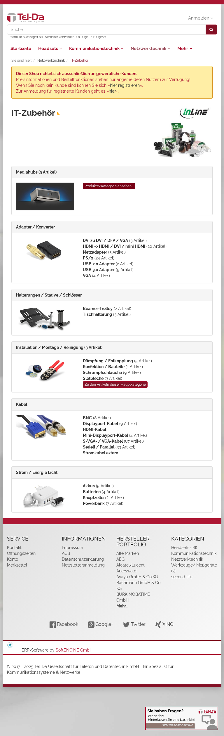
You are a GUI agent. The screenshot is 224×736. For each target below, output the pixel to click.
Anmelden (199, 18)
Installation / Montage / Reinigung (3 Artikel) (59, 347)
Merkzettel (17, 565)
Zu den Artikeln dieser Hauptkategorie (115, 384)
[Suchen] (211, 29)
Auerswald (126, 571)
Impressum (72, 547)
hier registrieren (125, 85)
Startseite (20, 48)
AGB (66, 553)
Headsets (48, 48)
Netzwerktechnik (149, 48)
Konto (12, 559)
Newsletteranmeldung (83, 565)
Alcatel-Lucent (130, 565)
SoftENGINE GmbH (74, 650)
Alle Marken (127, 553)
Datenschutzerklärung (83, 559)
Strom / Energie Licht (36, 472)
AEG (120, 559)
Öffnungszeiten (21, 553)
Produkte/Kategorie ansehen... (109, 186)
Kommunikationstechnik (95, 48)
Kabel (21, 404)
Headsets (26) (184, 547)
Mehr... (122, 606)
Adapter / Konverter (35, 227)
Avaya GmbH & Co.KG (137, 576)
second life (181, 576)
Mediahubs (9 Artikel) (36, 172)
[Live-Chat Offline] (181, 718)
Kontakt (14, 547)
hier (112, 91)
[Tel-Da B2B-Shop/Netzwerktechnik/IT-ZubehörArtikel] (58, 114)
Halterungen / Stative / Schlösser (49, 295)
